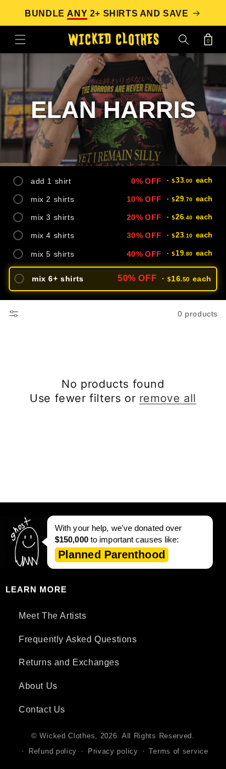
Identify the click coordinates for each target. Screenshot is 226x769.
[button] (20, 39)
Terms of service (178, 751)
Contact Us (42, 709)
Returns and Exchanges (69, 662)
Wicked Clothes (67, 736)
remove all (167, 398)
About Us (38, 686)
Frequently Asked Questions (78, 639)
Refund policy (53, 751)
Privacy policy (113, 751)
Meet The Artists (53, 615)
